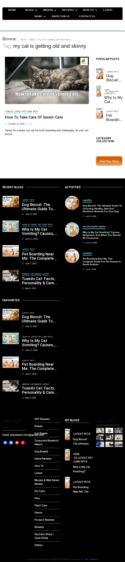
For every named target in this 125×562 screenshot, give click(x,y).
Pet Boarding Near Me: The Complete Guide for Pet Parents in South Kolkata (38, 256)
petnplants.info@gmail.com (27, 434)
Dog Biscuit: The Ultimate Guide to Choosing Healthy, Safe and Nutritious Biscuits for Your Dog (41, 207)
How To (88, 10)
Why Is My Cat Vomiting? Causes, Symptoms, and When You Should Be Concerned (40, 231)
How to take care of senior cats (34, 117)
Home (12, 10)
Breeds (48, 10)
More (38, 16)
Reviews (68, 10)
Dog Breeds (41, 451)
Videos (39, 545)
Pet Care (27, 111)
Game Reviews (43, 458)
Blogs (29, 10)
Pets (116, 72)
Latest (108, 10)
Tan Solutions (91, 559)
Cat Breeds (36, 274)
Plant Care (41, 505)
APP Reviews (42, 419)
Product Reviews (45, 519)
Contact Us (87, 16)
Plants (38, 512)
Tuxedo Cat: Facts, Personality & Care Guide (38, 281)
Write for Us (60, 16)
